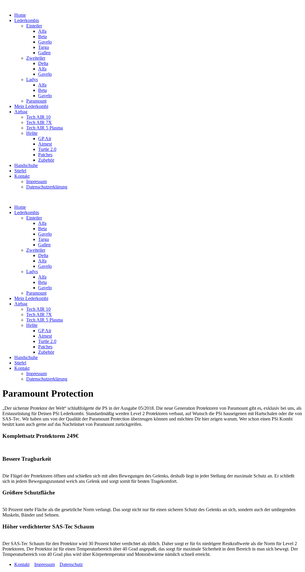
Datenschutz (71, 564)
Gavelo (45, 41)
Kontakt (21, 176)
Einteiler (34, 25)
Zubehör (46, 160)
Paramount (36, 100)
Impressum (36, 181)
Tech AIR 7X (39, 122)
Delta (43, 63)
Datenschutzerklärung (46, 186)
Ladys (32, 79)
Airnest (45, 143)
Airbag (20, 111)
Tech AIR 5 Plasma (44, 127)
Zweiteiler (35, 58)
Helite (32, 133)
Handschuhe (26, 165)
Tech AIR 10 (38, 117)
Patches (45, 154)
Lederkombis (26, 20)
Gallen (44, 52)
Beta (42, 36)
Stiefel (20, 170)
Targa (43, 47)
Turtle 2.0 (47, 149)
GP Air (44, 138)
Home (20, 15)
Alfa (42, 31)
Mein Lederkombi (31, 106)
